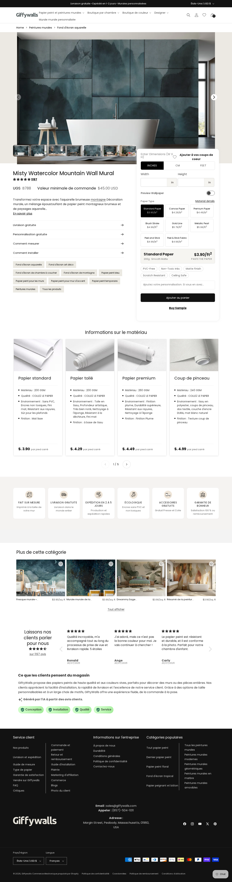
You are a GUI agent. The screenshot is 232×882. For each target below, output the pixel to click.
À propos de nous (104, 745)
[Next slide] (127, 464)
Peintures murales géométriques (196, 766)
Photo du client (60, 790)
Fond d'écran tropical (159, 776)
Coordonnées (119, 873)
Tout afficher (116, 609)
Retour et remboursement (61, 757)
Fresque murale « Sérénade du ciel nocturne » (26, 599)
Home (20, 27)
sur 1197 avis (38, 654)
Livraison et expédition (27, 757)
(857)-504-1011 (116, 810)
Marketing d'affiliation (64, 775)
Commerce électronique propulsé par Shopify (55, 873)
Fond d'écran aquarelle (71, 27)
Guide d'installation (63, 764)
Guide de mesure (24, 764)
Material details (205, 201)
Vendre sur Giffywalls (26, 780)
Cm (177, 165)
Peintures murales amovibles (196, 785)
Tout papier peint (157, 748)
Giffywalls (27, 873)
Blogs (54, 785)
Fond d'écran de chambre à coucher (36, 272)
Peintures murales (40, 27)
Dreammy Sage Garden (126, 599)
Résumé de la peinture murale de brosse (180, 599)
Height (182, 174)
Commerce (58, 780)
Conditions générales (106, 756)
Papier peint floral (157, 766)
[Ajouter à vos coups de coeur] (60, 564)
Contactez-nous (104, 766)
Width (145, 174)
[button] (61, 12)
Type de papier (22, 770)
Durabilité (99, 751)
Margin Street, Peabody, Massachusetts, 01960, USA (116, 822)
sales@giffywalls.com (116, 806)
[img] (37, 649)
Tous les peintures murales (196, 747)
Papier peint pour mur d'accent (68, 280)
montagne (98, 199)
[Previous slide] (105, 464)
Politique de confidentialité (110, 761)
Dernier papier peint (158, 757)
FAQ (15, 785)
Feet (203, 165)
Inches (152, 165)
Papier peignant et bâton (162, 785)
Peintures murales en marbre (198, 776)
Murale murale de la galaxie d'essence (78, 599)
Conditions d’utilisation (173, 873)
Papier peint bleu (110, 272)
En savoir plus (22, 213)
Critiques (18, 790)
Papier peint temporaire (104, 280)
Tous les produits (51, 289)
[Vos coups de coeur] (204, 15)
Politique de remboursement (144, 873)
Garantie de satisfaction (28, 775)
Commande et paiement (60, 747)
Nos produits (21, 748)
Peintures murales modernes (196, 757)
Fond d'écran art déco (61, 264)
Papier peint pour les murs (30, 280)
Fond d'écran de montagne (79, 272)
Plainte (55, 770)
